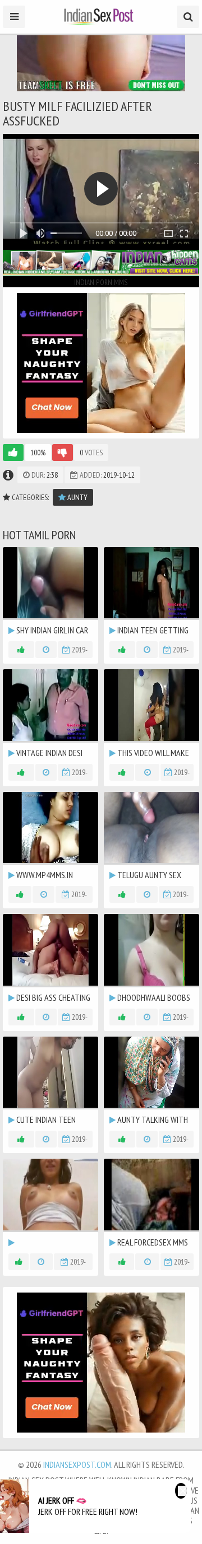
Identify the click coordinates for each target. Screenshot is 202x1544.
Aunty (77, 497)
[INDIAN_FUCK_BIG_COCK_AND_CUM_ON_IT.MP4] (50, 1203)
